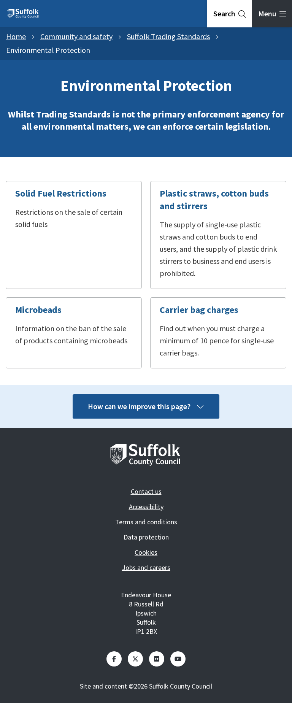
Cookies (146, 552)
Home (16, 36)
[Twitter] (135, 659)
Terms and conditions (146, 521)
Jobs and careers (146, 567)
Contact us (146, 491)
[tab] (229, 13)
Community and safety (76, 36)
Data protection (146, 537)
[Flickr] (156, 659)
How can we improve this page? (139, 406)
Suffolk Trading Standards (168, 36)
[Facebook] (114, 659)
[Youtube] (178, 659)
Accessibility (146, 506)
